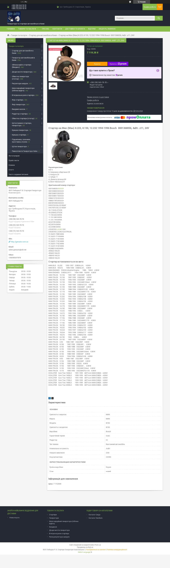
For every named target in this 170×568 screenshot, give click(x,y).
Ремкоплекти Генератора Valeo (24, 151)
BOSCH (61, 189)
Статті (11, 170)
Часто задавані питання (18, 174)
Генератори (54, 518)
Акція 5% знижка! (107, 29)
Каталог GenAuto (96, 518)
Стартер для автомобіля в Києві (43, 35)
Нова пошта (14, 518)
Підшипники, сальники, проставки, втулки (21, 140)
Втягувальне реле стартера (23, 95)
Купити (97, 64)
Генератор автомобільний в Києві (23, 59)
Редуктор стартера (19, 114)
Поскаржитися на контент (96, 550)
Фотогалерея (14, 156)
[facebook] (49, 399)
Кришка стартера (19, 135)
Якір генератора (18, 104)
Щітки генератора (19, 146)
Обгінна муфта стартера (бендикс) (21, 66)
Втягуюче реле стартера (59, 534)
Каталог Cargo (94, 515)
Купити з (113, 64)
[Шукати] (159, 18)
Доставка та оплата (75, 29)
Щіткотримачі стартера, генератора (22, 124)
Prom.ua (98, 545)
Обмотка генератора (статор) (20, 77)
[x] (52, 399)
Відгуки (91, 29)
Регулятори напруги (20, 84)
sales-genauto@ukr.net (17, 250)
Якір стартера (17, 100)
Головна (11, 29)
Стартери (53, 515)
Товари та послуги (27, 29)
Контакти (57, 29)
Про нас (45, 29)
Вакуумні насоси (18, 109)
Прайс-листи (14, 160)
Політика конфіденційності (117, 550)
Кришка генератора (20, 130)
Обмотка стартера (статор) (23, 118)
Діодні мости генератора (22, 72)
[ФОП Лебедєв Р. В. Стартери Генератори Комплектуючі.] (14, 17)
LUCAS (59, 229)
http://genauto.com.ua (19, 242)
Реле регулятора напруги (59, 537)
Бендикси (53, 527)
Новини (12, 165)
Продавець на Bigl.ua (85, 547)
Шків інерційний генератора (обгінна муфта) (23, 89)
